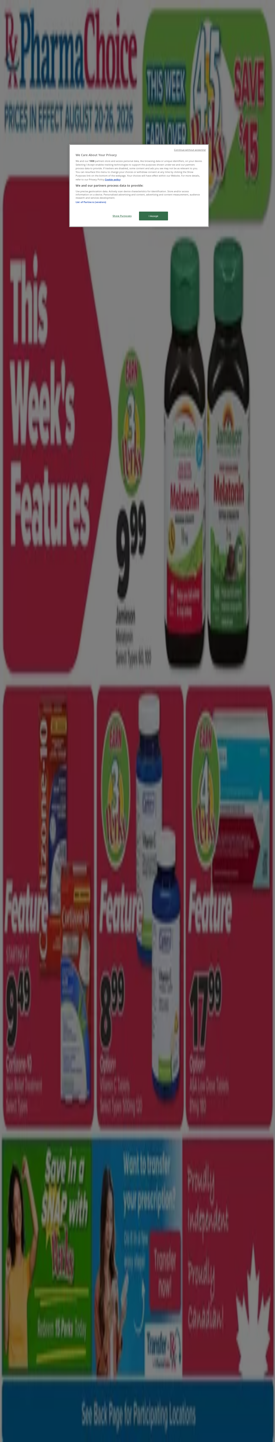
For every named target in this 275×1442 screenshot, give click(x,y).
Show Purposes (122, 215)
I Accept (153, 216)
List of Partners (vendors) (91, 202)
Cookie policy (113, 179)
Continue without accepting (190, 149)
